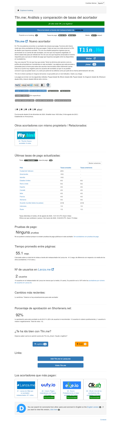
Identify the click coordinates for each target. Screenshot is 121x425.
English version (93, 407)
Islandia (22, 177)
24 (36, 35)
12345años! (28, 109)
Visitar (89, 58)
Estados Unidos (25, 180)
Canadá (22, 190)
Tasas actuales (65, 168)
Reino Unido (24, 184)
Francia (22, 196)
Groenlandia (24, 174)
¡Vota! (90, 64)
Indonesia (23, 206)
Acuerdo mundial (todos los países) (31, 203)
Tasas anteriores (86, 168)
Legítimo (41, 344)
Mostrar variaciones (95, 163)
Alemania (23, 200)
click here (54, 409)
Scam (82, 344)
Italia (21, 193)
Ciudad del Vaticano (26, 171)
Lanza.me (79, 30)
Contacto (103, 419)
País (21, 168)
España (22, 187)
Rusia (22, 209)
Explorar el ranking (26, 10)
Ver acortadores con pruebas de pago (86, 236)
